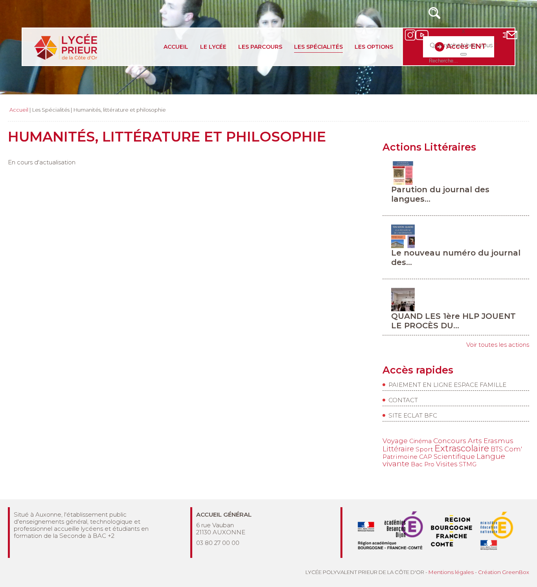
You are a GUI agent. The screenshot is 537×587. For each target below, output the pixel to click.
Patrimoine (400, 456)
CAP (425, 456)
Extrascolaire (461, 448)
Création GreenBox (503, 572)
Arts (475, 440)
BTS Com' (506, 449)
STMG (467, 464)
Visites (446, 464)
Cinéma (420, 441)
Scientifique (454, 456)
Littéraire (398, 448)
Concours (449, 440)
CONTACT (403, 400)
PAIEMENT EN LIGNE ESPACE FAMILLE (447, 384)
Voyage (395, 441)
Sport (424, 449)
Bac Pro (422, 464)
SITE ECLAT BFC (412, 415)
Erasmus (498, 440)
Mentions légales (451, 572)
